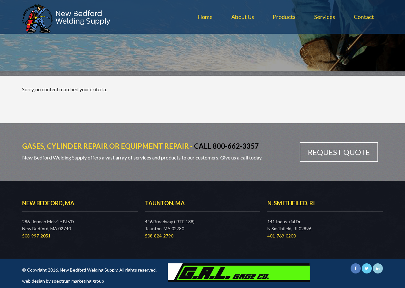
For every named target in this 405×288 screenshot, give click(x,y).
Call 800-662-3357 (226, 146)
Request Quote (339, 152)
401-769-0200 (281, 235)
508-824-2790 (159, 235)
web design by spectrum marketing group (63, 281)
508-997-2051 (36, 235)
